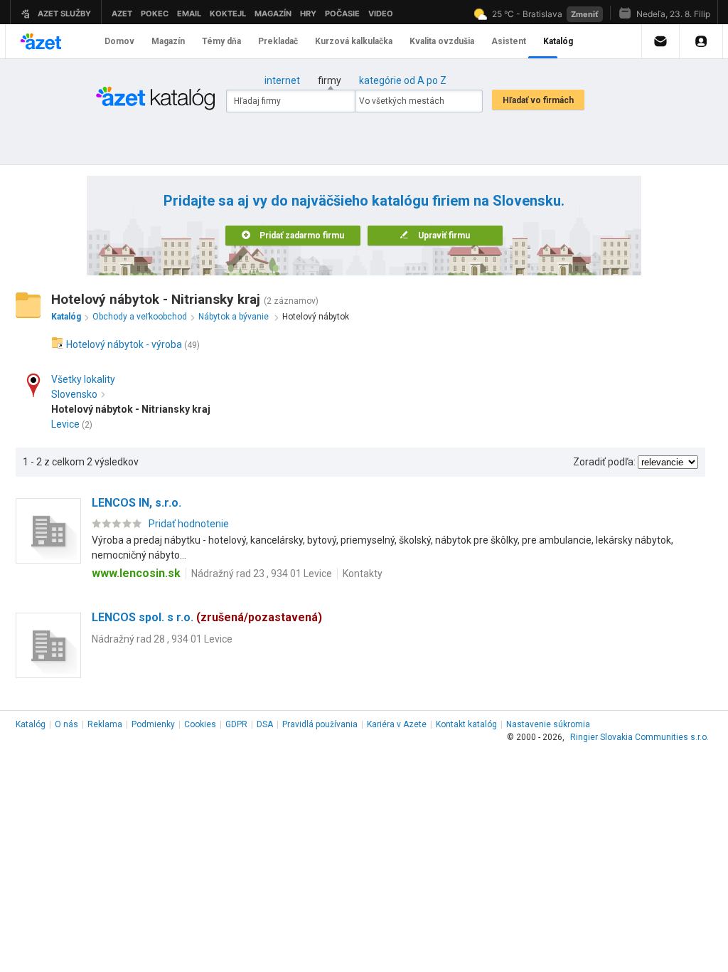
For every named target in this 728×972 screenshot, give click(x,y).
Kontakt (466, 724)
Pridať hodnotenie (189, 523)
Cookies (200, 724)
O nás (66, 724)
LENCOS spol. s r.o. (207, 617)
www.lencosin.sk (136, 573)
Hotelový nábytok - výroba (124, 344)
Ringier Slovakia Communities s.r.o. (639, 737)
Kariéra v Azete (397, 724)
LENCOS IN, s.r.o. (136, 502)
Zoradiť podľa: (604, 461)
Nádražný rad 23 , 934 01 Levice (261, 573)
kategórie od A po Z (402, 80)
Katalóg (31, 724)
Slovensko (74, 394)
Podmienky (153, 724)
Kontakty (362, 573)
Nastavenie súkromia (548, 724)
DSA (265, 724)
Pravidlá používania (320, 724)
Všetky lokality (83, 379)
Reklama (104, 724)
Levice (65, 424)
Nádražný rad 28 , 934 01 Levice (162, 639)
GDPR (236, 724)
